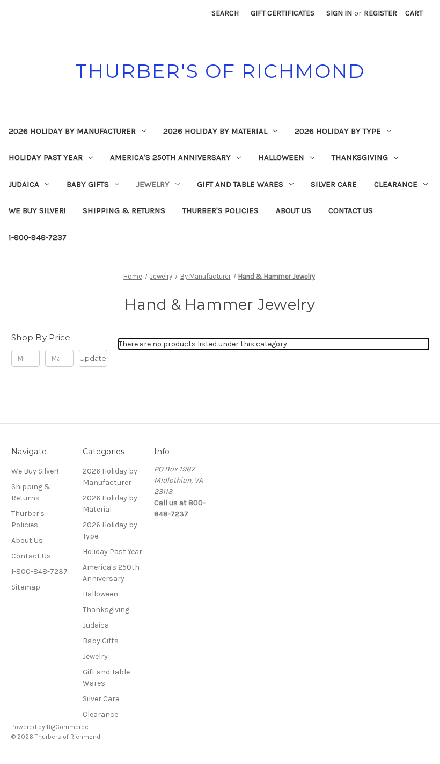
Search (225, 13)
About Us (293, 210)
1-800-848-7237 (38, 237)
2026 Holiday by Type (338, 131)
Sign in (339, 13)
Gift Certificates (282, 13)
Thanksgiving (360, 157)
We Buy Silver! (37, 210)
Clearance (395, 184)
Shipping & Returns (124, 210)
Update (92, 358)
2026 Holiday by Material (215, 131)
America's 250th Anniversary (170, 157)
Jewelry (153, 184)
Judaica (24, 184)
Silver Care (334, 184)
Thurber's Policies (220, 210)
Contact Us (350, 210)
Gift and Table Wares (240, 184)
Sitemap (25, 587)
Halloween (281, 157)
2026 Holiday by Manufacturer (72, 131)
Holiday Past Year (46, 157)
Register (380, 13)
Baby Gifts (88, 184)
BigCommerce (68, 727)
